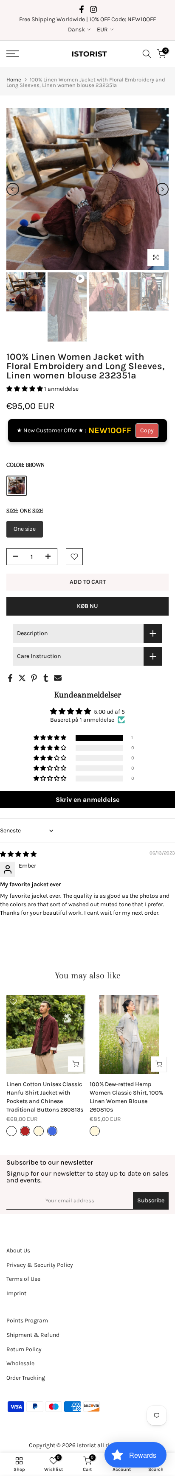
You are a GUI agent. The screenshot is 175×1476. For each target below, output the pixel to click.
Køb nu (87, 606)
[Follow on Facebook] (81, 9)
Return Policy (24, 1349)
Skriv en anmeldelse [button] (87, 799)
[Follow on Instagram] (93, 9)
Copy (147, 430)
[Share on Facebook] (10, 678)
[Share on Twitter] (22, 678)
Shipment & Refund (32, 1335)
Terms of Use (23, 1279)
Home (13, 79)
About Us (18, 1250)
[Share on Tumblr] (46, 678)
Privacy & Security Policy (39, 1265)
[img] (18, 854)
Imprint (16, 1293)
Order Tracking (25, 1377)
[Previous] (12, 189)
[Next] (162, 189)
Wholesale (20, 1363)
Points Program (27, 1320)
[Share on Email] (58, 678)
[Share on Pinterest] (34, 678)
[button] (25, 388)
